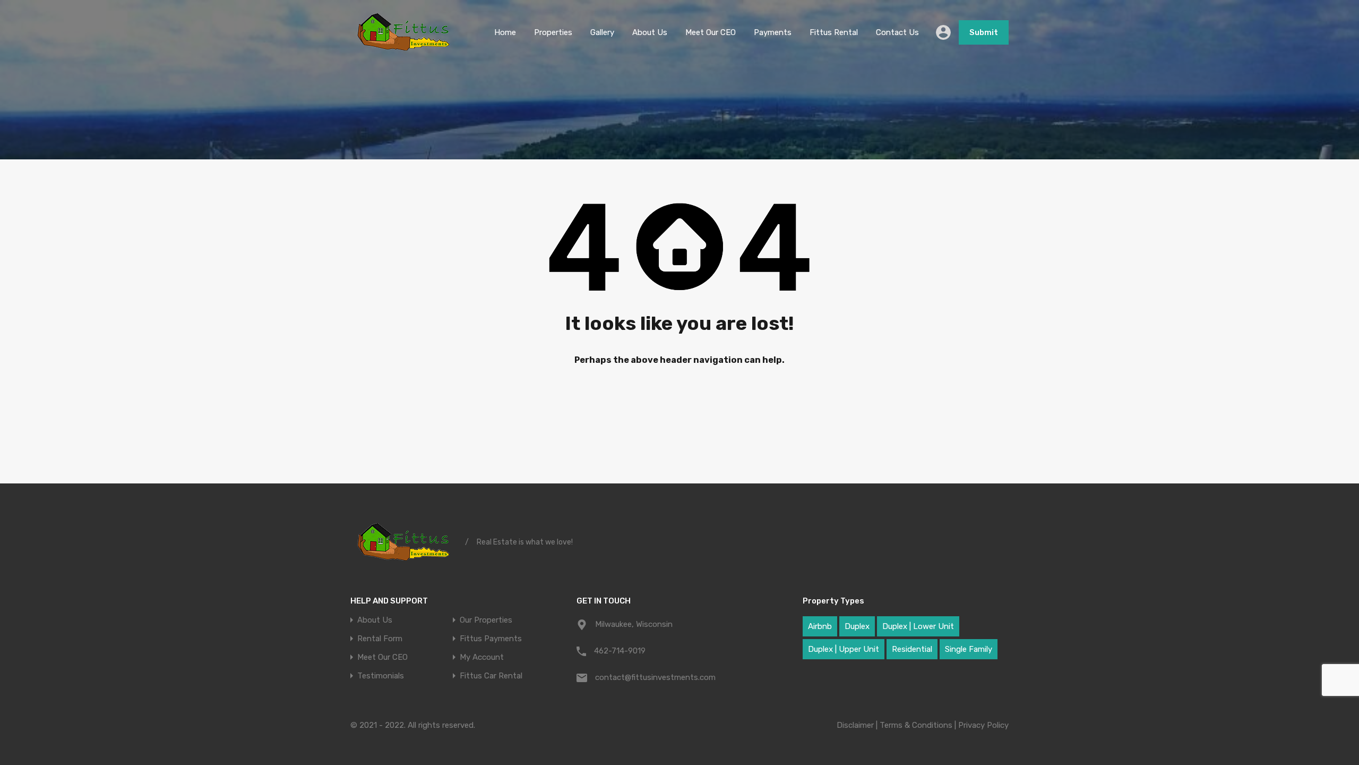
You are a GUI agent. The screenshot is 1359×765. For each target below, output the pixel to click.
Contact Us (897, 32)
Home (505, 32)
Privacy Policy (983, 725)
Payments (773, 32)
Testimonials (380, 676)
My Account (482, 657)
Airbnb (820, 626)
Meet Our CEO (710, 32)
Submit (983, 32)
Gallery (602, 32)
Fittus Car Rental (491, 676)
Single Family (968, 649)
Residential (912, 649)
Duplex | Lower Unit (918, 626)
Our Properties (486, 620)
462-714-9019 (620, 651)
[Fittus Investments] (403, 49)
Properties (553, 32)
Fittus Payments (491, 639)
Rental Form (379, 639)
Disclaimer (855, 725)
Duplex (857, 626)
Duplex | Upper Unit (843, 649)
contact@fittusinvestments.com (655, 677)
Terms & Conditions (916, 725)
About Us (649, 32)
